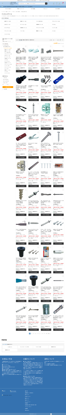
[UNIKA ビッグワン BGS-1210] (33, 260)
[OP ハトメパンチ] (33, 145)
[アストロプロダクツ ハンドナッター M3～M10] (21, 116)
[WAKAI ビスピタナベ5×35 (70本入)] (58, 145)
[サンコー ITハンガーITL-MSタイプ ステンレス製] (33, 317)
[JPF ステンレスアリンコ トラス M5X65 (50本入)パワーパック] (58, 59)
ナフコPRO (13, 11)
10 (46, 333)
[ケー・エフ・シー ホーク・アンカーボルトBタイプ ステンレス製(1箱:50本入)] (58, 317)
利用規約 (26, 403)
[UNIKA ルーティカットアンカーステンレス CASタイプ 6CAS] (58, 260)
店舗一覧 (26, 391)
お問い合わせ (27, 410)
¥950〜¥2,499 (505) (6, 81)
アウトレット (45, 8)
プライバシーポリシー (28, 406)
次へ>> (49, 333)
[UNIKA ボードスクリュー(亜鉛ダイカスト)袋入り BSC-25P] (33, 59)
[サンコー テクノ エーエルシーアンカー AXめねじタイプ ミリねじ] (21, 289)
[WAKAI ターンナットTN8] (21, 174)
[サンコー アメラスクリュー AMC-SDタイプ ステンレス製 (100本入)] (46, 145)
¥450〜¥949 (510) (5, 79)
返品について (27, 400)
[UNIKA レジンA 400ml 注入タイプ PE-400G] (58, 174)
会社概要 (26, 408)
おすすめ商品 (33, 8)
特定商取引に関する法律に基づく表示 (30, 404)
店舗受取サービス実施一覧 (29, 392)
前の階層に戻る (10, 346)
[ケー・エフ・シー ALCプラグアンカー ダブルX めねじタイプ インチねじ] (21, 145)
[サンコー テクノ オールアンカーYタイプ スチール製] (33, 116)
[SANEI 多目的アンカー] (46, 174)
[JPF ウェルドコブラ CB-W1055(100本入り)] (46, 203)
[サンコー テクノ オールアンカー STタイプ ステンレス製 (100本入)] (46, 231)
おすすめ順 (20, 39)
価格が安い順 (27, 39)
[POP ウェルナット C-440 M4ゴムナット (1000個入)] (21, 260)
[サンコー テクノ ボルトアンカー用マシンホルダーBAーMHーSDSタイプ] (58, 289)
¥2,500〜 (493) (5, 82)
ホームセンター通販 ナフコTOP (6, 11)
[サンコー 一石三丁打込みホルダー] (21, 231)
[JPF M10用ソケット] (33, 88)
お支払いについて (27, 396)
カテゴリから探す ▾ (8, 8)
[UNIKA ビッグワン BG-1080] (58, 231)
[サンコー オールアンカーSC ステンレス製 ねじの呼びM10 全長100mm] (33, 203)
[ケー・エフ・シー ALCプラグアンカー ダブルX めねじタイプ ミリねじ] (58, 88)
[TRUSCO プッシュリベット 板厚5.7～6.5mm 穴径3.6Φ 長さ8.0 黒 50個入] (21, 88)
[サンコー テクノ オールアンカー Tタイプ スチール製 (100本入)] (21, 317)
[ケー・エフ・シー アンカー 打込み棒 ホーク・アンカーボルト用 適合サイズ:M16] (33, 174)
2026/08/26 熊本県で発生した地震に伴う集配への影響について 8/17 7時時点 (17, 6)
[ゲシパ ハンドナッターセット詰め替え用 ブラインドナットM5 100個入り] (46, 59)
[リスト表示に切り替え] (63, 40)
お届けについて (29, 359)
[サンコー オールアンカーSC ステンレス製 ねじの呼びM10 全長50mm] (46, 289)
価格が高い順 (32, 39)
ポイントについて (27, 401)
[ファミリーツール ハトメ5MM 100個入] (58, 116)
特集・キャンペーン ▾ (20, 8)
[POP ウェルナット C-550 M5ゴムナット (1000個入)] (33, 289)
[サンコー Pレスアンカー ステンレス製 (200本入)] (33, 231)
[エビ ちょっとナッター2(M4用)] (46, 88)
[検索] (46, 3)
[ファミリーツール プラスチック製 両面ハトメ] (46, 260)
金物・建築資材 (18, 11)
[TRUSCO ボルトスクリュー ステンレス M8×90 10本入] (58, 203)
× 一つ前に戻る (5, 89)
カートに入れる (21, 71)
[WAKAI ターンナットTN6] (46, 116)
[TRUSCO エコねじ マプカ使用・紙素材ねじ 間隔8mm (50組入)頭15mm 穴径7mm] (21, 59)
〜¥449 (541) (5, 77)
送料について (49, 359)
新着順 (24, 39)
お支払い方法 (7, 359)
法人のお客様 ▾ (57, 8)
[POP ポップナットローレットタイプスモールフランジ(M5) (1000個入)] (46, 317)
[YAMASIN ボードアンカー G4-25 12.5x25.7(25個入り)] (21, 203)
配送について (27, 398)
